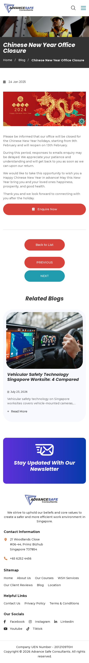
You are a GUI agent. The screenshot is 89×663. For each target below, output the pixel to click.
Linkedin (67, 622)
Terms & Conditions (64, 603)
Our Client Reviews (18, 585)
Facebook (17, 622)
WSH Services (68, 578)
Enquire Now (47, 209)
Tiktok (37, 629)
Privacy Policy (34, 603)
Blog (21, 60)
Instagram (42, 622)
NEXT (44, 276)
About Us (24, 578)
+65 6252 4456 (20, 558)
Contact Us (12, 603)
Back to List (44, 245)
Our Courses (44, 578)
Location (54, 585)
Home (7, 60)
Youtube (16, 629)
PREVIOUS (44, 262)
